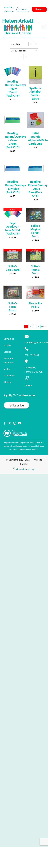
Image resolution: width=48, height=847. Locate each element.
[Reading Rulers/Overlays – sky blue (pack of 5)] (12, 161)
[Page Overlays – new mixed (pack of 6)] (12, 210)
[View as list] (26, 56)
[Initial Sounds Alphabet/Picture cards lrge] (35, 113)
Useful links (9, 375)
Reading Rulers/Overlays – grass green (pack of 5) (15, 140)
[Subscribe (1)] (24, 402)
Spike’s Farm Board (12, 306)
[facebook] (4, 423)
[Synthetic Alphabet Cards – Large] (35, 68)
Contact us (9, 11)
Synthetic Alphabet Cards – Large (35, 93)
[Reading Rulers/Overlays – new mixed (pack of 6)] (12, 68)
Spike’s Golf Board (13, 268)
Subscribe (8, 7)
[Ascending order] (36, 44)
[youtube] (19, 423)
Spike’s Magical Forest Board (35, 231)
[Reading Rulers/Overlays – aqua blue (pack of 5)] (35, 161)
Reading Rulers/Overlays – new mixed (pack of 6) (15, 88)
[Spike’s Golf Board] (12, 250)
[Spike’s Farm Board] (12, 287)
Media (6, 369)
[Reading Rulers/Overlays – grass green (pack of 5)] (12, 113)
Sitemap (7, 382)
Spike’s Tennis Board (35, 269)
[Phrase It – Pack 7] (35, 287)
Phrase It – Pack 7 (35, 305)
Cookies (7, 351)
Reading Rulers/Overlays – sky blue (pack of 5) (15, 187)
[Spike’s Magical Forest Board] (35, 210)
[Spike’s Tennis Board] (35, 250)
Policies (7, 345)
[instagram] (14, 423)
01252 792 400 (32, 355)
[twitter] (9, 423)
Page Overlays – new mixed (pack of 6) (12, 228)
